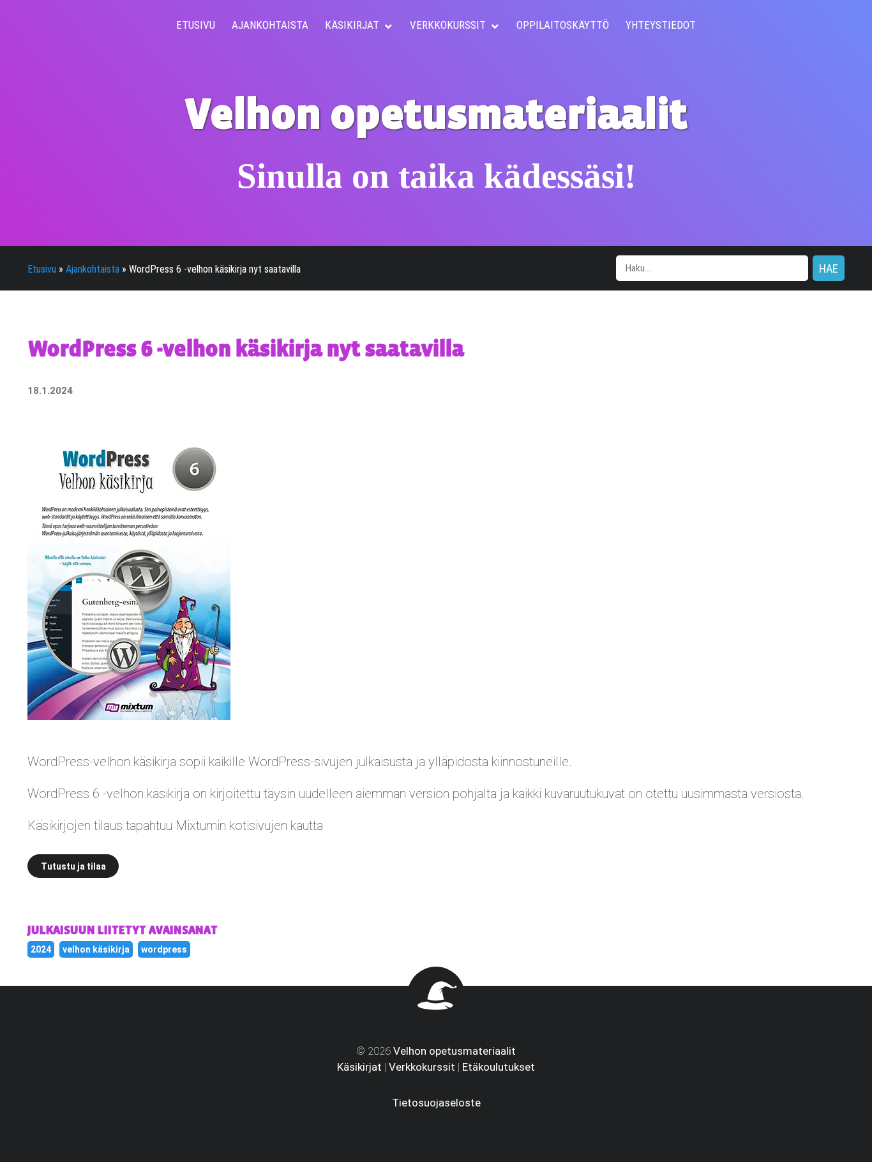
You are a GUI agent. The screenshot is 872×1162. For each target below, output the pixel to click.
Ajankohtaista (92, 269)
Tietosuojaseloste (436, 1102)
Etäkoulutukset (498, 1066)
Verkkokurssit (422, 1066)
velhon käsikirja (96, 949)
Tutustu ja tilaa (73, 866)
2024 (41, 949)
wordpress (164, 949)
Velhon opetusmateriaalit (454, 1051)
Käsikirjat (359, 1066)
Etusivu (41, 269)
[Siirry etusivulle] (436, 1014)
